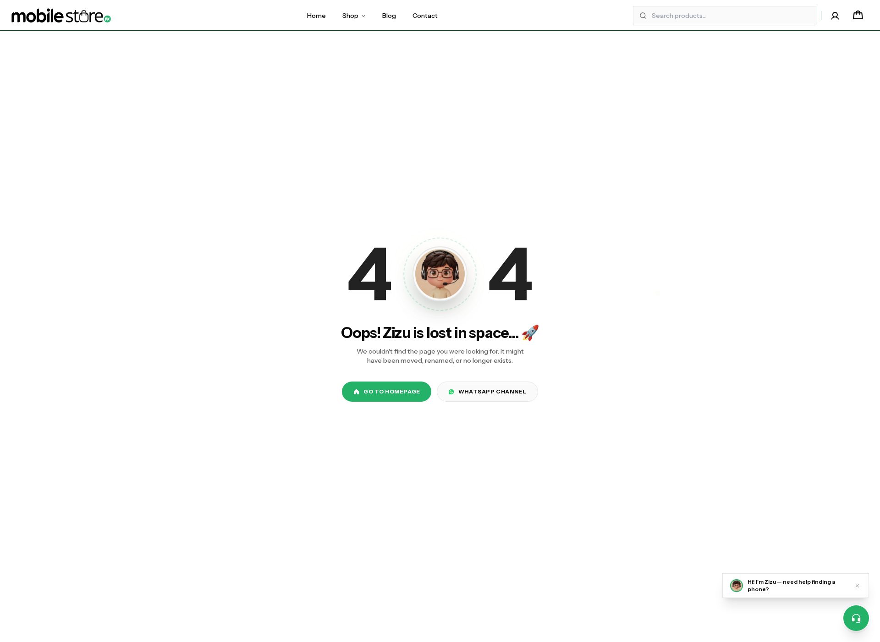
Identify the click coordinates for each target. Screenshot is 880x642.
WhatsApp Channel (492, 391)
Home (316, 15)
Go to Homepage (391, 391)
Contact (425, 15)
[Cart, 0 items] (858, 16)
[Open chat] (856, 618)
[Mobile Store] (61, 15)
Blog (389, 15)
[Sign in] (835, 15)
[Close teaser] (857, 585)
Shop (350, 15)
